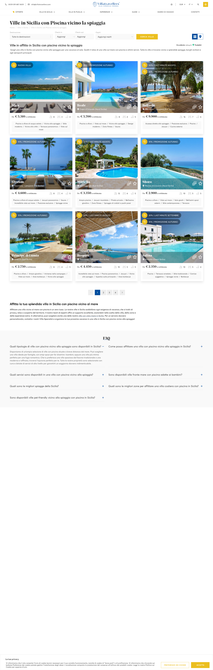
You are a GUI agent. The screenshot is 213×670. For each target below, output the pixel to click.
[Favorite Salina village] (200, 257)
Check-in (58, 32)
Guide (134, 12)
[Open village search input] (198, 4)
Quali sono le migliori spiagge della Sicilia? (34, 386)
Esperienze (105, 12)
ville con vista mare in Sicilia (91, 316)
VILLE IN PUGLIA (75, 12)
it (189, 4)
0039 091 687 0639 (16, 4)
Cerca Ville (147, 37)
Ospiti (98, 32)
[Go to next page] (122, 292)
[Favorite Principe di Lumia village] (69, 257)
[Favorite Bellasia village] (200, 107)
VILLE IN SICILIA (46, 12)
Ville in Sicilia (22, 27)
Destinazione (15, 32)
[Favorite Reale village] (135, 107)
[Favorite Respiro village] (135, 257)
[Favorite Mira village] (69, 107)
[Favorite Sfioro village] (200, 183)
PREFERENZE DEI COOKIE (175, 665)
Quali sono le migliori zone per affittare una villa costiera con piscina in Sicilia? (153, 386)
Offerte (19, 12)
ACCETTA (200, 665)
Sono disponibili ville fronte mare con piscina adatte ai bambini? (145, 374)
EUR (181, 4)
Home (12, 27)
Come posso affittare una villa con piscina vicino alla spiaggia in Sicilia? (149, 346)
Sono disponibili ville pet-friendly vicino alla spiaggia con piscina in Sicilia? (52, 397)
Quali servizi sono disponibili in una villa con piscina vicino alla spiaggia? (51, 374)
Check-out (79, 32)
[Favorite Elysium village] (69, 183)
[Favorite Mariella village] (135, 183)
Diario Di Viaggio (166, 12)
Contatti (195, 12)
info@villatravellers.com (41, 4)
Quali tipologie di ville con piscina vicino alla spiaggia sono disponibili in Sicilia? (55, 346)
